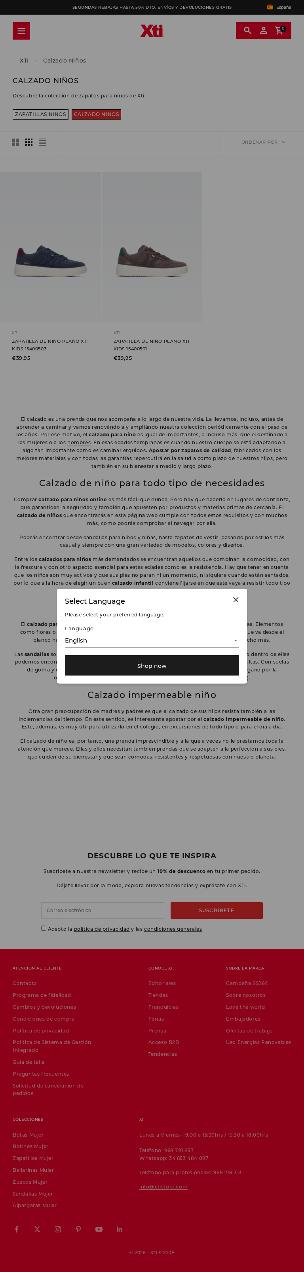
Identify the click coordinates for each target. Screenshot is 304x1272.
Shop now (152, 665)
